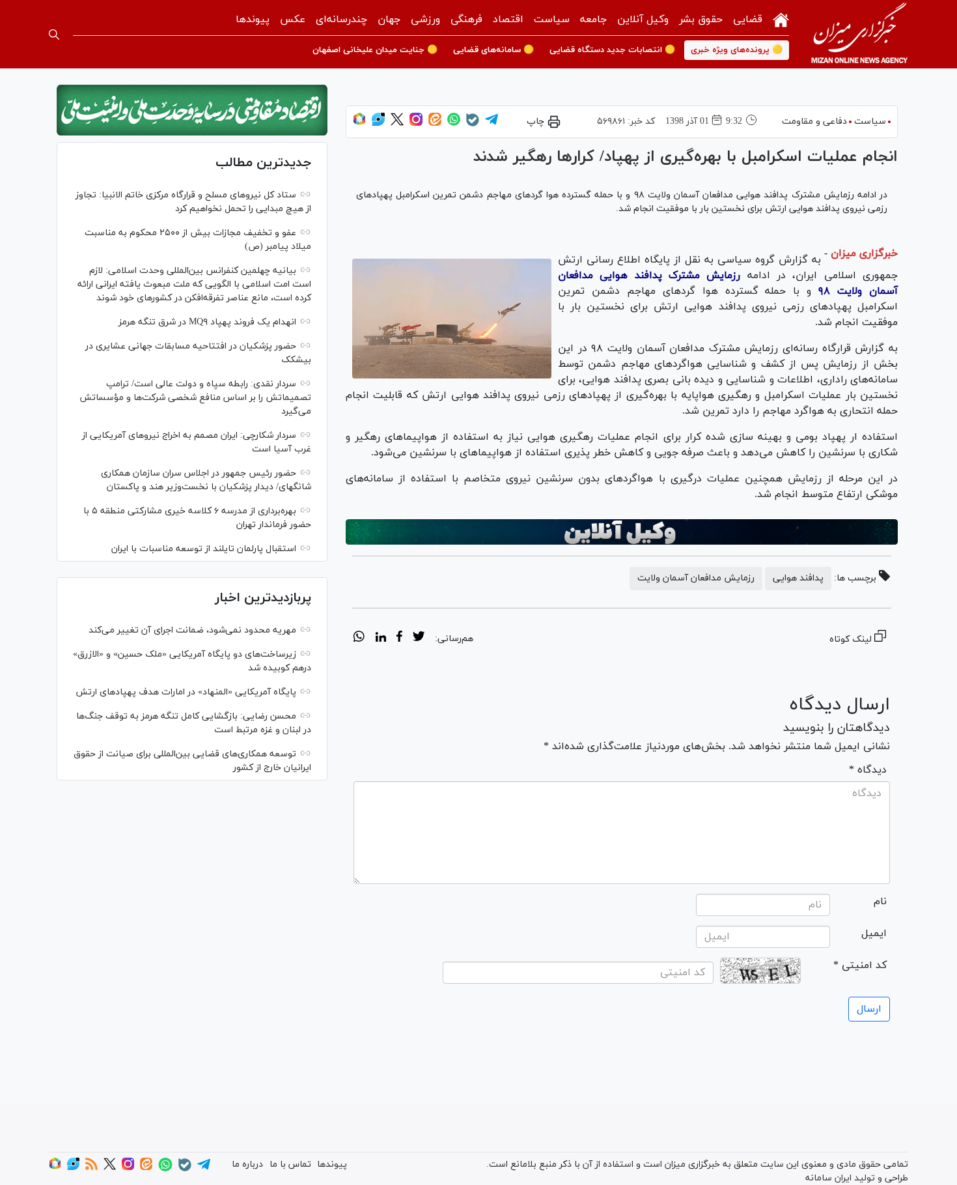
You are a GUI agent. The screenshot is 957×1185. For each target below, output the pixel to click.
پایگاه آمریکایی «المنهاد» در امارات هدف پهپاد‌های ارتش (186, 692)
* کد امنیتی (860, 965)
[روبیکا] (359, 123)
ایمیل (874, 933)
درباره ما (247, 1164)
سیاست (552, 19)
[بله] (472, 124)
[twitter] (418, 638)
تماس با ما (290, 1164)
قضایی (747, 19)
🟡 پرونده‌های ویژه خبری (737, 50)
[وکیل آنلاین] (622, 532)
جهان (389, 19)
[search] (54, 34)
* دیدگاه (868, 770)
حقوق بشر (701, 19)
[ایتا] (434, 123)
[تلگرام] (491, 123)
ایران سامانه (828, 1178)
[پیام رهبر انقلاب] (192, 110)
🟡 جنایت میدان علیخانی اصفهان (374, 50)
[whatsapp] (359, 638)
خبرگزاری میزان (864, 253)
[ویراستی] (378, 123)
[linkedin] (380, 638)
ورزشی (425, 19)
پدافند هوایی (798, 578)
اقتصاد (508, 19)
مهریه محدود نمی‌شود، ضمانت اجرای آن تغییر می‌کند (192, 630)
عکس (292, 19)
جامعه (593, 19)
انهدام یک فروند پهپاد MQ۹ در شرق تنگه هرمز (207, 322)
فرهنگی (466, 19)
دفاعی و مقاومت (814, 121)
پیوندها (253, 19)
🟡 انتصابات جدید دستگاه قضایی (612, 50)
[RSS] (91, 1168)
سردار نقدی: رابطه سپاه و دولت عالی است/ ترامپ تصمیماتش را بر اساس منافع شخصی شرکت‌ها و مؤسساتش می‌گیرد (195, 398)
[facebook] (399, 638)
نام (880, 901)
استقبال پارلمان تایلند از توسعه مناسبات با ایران (203, 549)
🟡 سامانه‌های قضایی (493, 50)
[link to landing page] (859, 34)
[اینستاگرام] (416, 123)
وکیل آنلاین (643, 19)
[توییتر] (397, 123)
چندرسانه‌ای (341, 19)
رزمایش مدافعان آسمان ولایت (696, 578)
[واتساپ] (453, 123)
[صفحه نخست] (781, 18)
